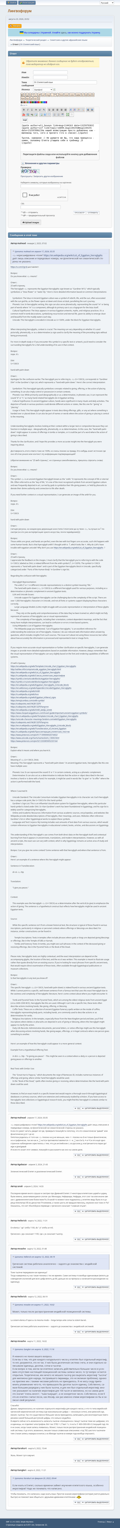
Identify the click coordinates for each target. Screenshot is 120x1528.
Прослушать (26, 176)
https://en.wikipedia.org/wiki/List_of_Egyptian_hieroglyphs (73, 255)
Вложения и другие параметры (42, 163)
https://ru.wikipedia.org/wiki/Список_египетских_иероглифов (38, 675)
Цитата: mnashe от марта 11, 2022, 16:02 (34, 1304)
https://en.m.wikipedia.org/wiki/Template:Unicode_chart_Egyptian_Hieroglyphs (44, 716)
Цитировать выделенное (97, 1108)
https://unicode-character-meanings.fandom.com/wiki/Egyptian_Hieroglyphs (44, 719)
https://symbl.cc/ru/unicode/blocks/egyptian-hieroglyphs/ (35, 681)
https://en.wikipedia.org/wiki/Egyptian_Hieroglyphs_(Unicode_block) (40, 685)
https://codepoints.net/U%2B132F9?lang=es (29, 722)
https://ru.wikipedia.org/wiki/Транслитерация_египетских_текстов (40, 731)
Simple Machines (27, 1522)
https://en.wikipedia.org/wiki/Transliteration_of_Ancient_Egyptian (38, 728)
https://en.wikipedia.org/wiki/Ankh (25, 691)
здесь (64, 32)
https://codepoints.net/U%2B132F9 (26, 703)
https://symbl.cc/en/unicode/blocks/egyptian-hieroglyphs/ (35, 678)
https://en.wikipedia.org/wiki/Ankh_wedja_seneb (31, 710)
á (21, 105)
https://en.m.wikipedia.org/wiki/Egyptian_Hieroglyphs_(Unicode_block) (41, 725)
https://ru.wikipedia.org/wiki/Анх (25, 694)
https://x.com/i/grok (19, 267)
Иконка (26, 89)
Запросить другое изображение (48, 176)
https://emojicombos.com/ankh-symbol (27, 700)
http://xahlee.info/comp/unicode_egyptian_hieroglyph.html (36, 669)
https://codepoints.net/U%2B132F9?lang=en (30, 706)
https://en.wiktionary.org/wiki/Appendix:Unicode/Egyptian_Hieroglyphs (41, 688)
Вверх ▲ (110, 1522)
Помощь (101, 1522)
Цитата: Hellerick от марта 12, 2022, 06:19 (35, 1257)
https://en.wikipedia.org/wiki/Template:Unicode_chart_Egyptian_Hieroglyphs (43, 666)
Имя (24, 72)
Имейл (25, 77)
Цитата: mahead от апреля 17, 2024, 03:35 (35, 251)
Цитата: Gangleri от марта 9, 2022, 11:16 (34, 1349)
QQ (78, 1108)
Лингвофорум (20, 11)
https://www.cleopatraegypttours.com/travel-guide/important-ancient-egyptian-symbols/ (49, 713)
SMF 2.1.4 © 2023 (13, 1522)
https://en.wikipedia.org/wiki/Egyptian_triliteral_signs (33, 697)
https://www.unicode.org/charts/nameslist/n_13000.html (35, 738)
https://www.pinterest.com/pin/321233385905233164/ (34, 741)
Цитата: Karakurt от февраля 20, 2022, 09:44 (35, 1478)
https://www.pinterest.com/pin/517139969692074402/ (34, 735)
